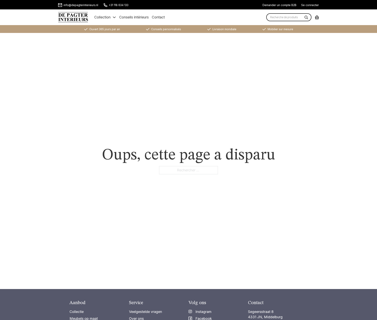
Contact (158, 17)
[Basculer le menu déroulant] (114, 17)
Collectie (77, 312)
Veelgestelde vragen (145, 312)
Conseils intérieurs (134, 17)
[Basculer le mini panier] (317, 17)
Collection (102, 17)
